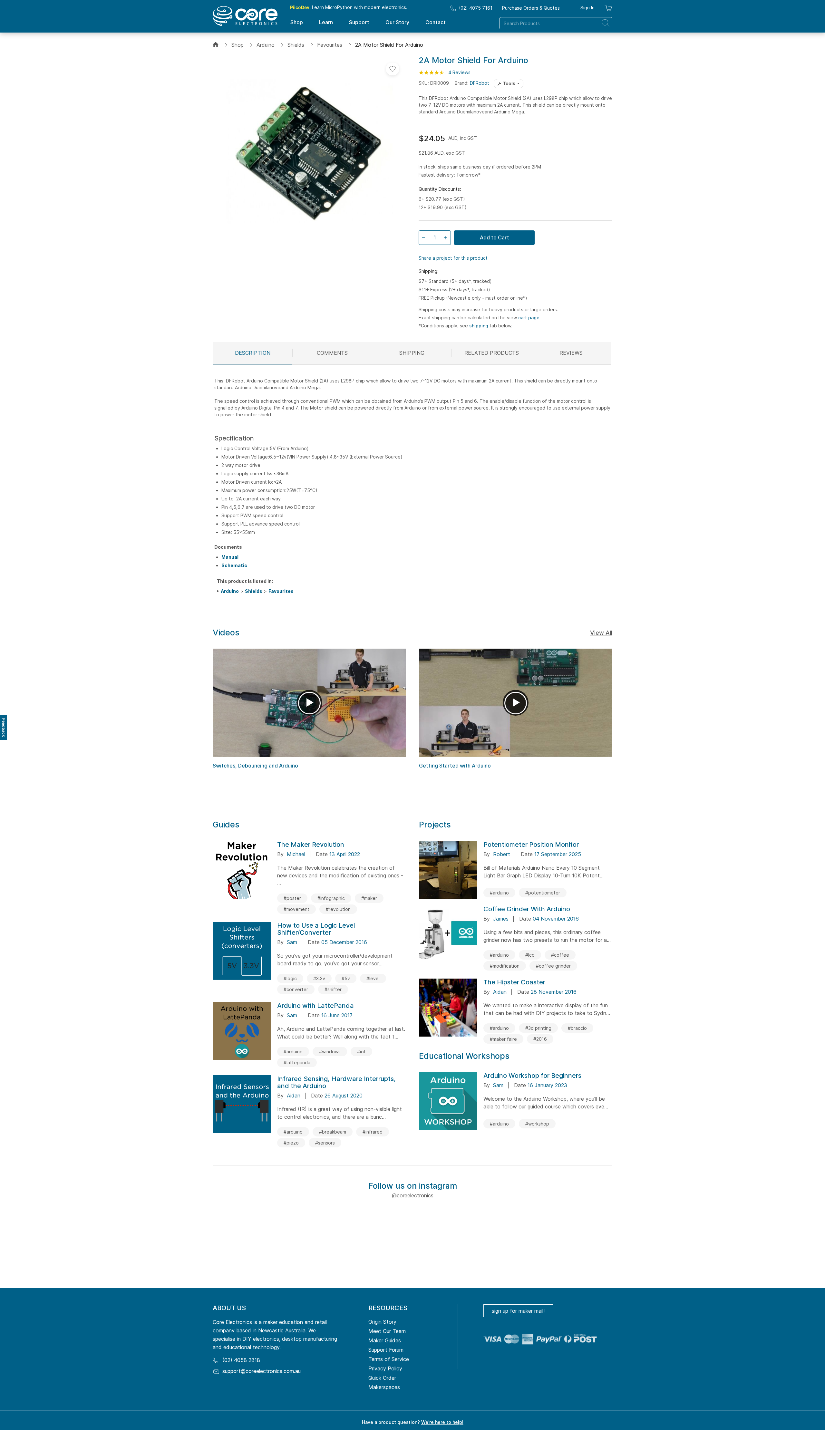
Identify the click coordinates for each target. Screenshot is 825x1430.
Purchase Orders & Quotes (531, 8)
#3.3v (319, 978)
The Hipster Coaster (514, 982)
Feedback (3, 727)
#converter (296, 989)
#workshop (537, 1123)
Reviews (571, 353)
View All (601, 632)
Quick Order (382, 1378)
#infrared (373, 1132)
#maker (369, 898)
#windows (330, 1051)
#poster (292, 898)
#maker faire (503, 1039)
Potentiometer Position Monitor (531, 844)
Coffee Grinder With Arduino (526, 909)
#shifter (333, 989)
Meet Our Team (387, 1331)
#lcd (530, 955)
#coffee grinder (553, 966)
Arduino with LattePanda (315, 1006)
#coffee (560, 955)
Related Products (491, 353)
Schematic (234, 565)
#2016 (540, 1039)
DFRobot (479, 83)
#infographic (331, 898)
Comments (332, 353)
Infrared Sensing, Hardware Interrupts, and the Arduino (336, 1082)
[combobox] (556, 23)
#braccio (577, 1028)
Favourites (329, 45)
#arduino (293, 1051)
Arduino (266, 45)
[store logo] (245, 16)
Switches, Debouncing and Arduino (255, 765)
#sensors (325, 1142)
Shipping (411, 353)
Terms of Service (388, 1359)
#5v (346, 978)
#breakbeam (332, 1132)
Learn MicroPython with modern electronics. (348, 7)
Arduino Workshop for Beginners (532, 1075)
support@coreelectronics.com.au (261, 1371)
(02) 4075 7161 (475, 8)
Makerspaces (384, 1387)
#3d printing (538, 1028)
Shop (237, 45)
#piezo (291, 1142)
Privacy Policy (385, 1368)
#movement (296, 909)
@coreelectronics (412, 1195)
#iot (361, 1051)
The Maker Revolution (310, 844)
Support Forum (385, 1350)
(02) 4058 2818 (241, 1360)
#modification (504, 966)
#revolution (338, 909)
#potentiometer (542, 892)
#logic (290, 978)
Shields (295, 45)
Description (252, 353)
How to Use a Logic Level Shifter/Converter (316, 929)
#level (373, 978)
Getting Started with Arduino (455, 765)
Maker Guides (384, 1340)
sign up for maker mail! (518, 1311)
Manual (229, 557)
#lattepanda (297, 1062)
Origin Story (382, 1322)
